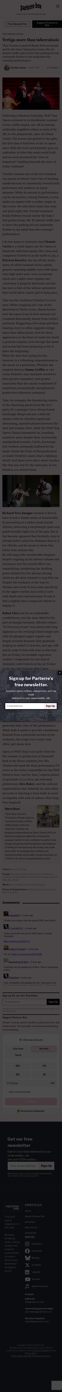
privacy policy (38, 716)
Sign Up (50, 706)
